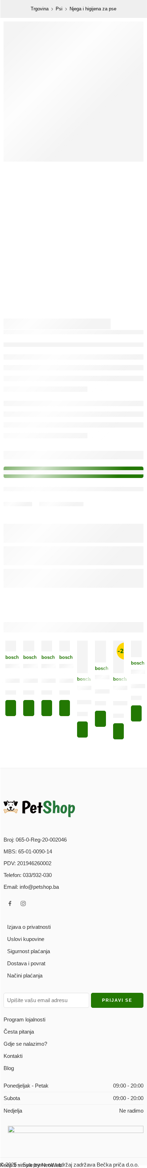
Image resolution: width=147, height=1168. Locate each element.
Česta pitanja (19, 1032)
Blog (9, 1068)
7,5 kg (138, 699)
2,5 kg (102, 704)
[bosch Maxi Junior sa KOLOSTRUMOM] (28, 646)
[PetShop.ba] (39, 808)
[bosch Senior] (46, 646)
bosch (10, 657)
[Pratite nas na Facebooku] (10, 903)
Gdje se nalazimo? (25, 1044)
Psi (59, 8)
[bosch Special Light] (100, 651)
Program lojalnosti (24, 1019)
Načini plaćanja (24, 975)
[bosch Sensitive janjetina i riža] (10, 646)
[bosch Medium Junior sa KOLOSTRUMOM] (82, 657)
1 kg (11, 694)
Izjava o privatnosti (29, 927)
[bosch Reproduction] (136, 649)
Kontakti (13, 1056)
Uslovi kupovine (25, 939)
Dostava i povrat (26, 963)
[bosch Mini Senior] (64, 646)
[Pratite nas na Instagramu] (23, 903)
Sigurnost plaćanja (28, 951)
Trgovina (40, 8)
